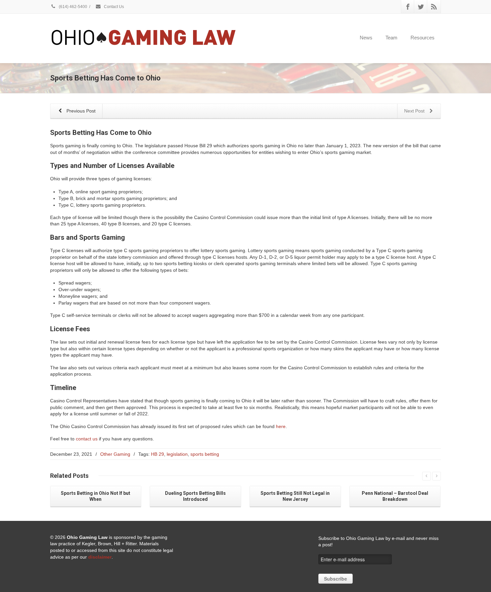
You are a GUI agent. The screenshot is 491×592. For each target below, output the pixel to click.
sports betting (204, 454)
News (366, 37)
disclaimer (100, 557)
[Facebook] (408, 6)
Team (391, 37)
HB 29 (157, 454)
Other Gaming (115, 454)
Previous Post (80, 111)
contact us (87, 438)
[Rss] (434, 6)
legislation (177, 454)
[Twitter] (421, 6)
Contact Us (113, 6)
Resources (423, 37)
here (281, 426)
